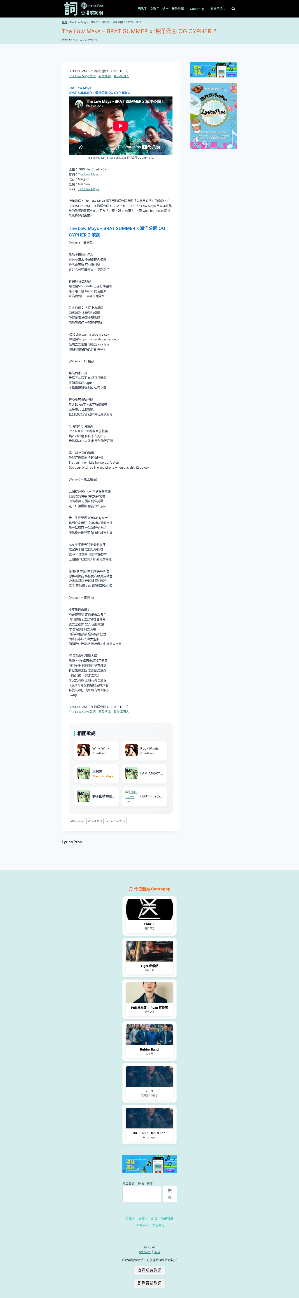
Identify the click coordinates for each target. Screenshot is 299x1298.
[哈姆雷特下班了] (149, 1076)
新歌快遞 (104, 76)
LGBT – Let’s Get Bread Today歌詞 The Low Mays (150, 796)
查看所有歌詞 (149, 1270)
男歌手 (142, 9)
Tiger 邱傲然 (149, 966)
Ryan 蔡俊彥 (159, 1007)
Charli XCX (95, 821)
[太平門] (149, 1034)
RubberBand (149, 1049)
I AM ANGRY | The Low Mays (151, 773)
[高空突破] (149, 992)
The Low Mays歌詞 (82, 76)
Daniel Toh (157, 1133)
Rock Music (149, 748)
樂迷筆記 (158, 1225)
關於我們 (145, 1252)
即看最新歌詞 (149, 1283)
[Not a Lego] (149, 1118)
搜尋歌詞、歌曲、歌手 (137, 1184)
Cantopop (77, 821)
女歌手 (154, 9)
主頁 (64, 22)
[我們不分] (149, 909)
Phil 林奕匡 (139, 1007)
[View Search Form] (233, 9)
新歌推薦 (167, 1218)
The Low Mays (88, 174)
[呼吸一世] (149, 951)
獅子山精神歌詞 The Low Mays (103, 796)
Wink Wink (100, 748)
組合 (165, 9)
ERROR (149, 924)
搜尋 (170, 1193)
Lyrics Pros (72, 842)
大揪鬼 (97, 771)
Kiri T (149, 1091)
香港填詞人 (121, 76)
